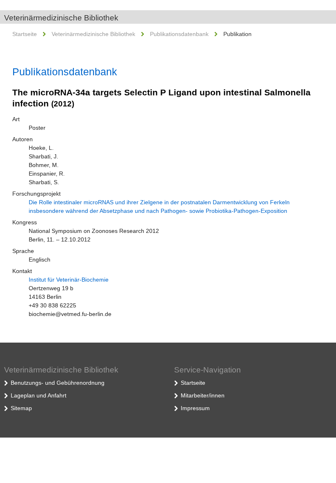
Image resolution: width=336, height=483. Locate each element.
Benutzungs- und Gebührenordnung (57, 382)
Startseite (24, 34)
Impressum (195, 408)
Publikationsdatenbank (179, 34)
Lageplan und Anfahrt (38, 395)
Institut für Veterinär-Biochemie (69, 279)
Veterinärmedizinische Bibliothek (61, 18)
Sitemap (21, 408)
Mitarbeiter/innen (203, 395)
